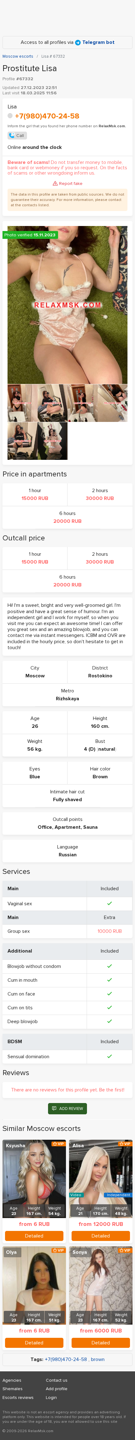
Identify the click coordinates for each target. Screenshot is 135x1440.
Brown (100, 777)
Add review (71, 1108)
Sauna (90, 827)
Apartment (68, 827)
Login (51, 1397)
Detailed (34, 1236)
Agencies (12, 1380)
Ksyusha (15, 1146)
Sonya (80, 1252)
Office (45, 827)
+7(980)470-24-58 (47, 116)
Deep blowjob (23, 1021)
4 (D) (89, 749)
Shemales (13, 1388)
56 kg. (34, 749)
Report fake (71, 183)
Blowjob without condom (34, 966)
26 (35, 726)
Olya (11, 1252)
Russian (68, 855)
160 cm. (100, 726)
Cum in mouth (22, 980)
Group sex (19, 931)
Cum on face (21, 994)
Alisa (78, 1146)
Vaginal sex (20, 904)
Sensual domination (28, 1057)
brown (98, 1360)
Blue (35, 777)
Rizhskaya (67, 699)
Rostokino (100, 676)
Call (20, 135)
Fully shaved (67, 799)
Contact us (57, 1380)
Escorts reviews (18, 1397)
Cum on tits (20, 1008)
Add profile (57, 1388)
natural (106, 749)
